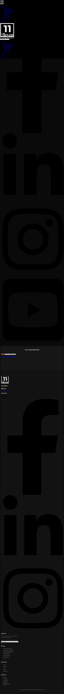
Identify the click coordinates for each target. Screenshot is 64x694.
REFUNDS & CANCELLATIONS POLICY (6, 684)
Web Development (6, 653)
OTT (4, 658)
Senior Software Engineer (8, 357)
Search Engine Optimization (8, 650)
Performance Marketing (7, 648)
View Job (2, 362)
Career (4, 668)
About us (4, 666)
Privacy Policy (5, 680)
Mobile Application (6, 655)
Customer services (8, 354)
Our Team (5, 669)
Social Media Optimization (8, 651)
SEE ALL (3, 354)
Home (4, 664)
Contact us (5, 671)
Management (13, 354)
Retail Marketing (6, 656)
